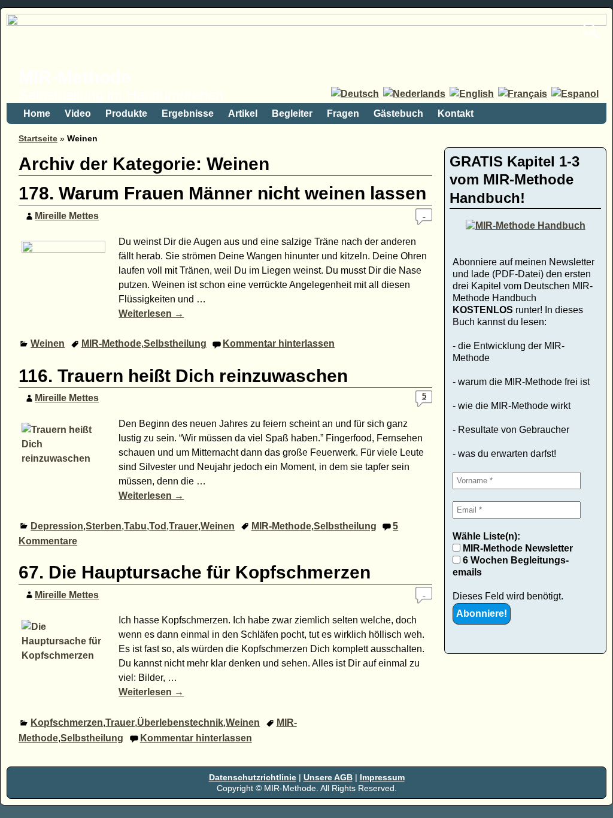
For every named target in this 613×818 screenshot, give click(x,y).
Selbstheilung (175, 343)
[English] (473, 94)
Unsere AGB (328, 777)
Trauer (183, 526)
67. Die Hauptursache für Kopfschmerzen (195, 572)
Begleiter (292, 113)
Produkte (126, 113)
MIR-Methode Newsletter (516, 548)
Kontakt (456, 113)
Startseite (38, 138)
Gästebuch (398, 113)
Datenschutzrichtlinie (252, 777)
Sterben (104, 526)
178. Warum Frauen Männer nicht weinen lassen (222, 193)
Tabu (135, 526)
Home (36, 113)
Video (78, 113)
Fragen (343, 113)
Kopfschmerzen (67, 722)
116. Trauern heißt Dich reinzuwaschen (183, 376)
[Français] (523, 94)
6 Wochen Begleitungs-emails (511, 566)
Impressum (382, 777)
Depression (57, 526)
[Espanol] (575, 94)
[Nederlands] (415, 94)
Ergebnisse (188, 113)
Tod (157, 526)
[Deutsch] (356, 94)
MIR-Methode (75, 77)
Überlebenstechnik (180, 722)
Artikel (242, 113)
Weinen (48, 343)
